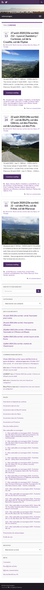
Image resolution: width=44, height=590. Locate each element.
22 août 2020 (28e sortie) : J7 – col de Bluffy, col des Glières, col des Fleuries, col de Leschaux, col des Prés (21, 121)
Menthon (29, 189)
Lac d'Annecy (14, 189)
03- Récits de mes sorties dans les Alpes (23, 45)
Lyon (25, 103)
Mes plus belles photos (11, 426)
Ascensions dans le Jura (11, 406)
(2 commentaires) (35, 278)
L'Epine (20, 103)
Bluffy (18, 184)
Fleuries (17, 187)
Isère (5, 103)
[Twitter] (6, 1)
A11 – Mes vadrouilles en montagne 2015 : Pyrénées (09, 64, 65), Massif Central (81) (22, 494)
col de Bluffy (32, 184)
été (22, 273)
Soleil (5, 105)
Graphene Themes (16, 587)
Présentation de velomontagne (13, 533)
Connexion (6, 562)
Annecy (12, 184)
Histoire (6, 189)
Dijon (37, 101)
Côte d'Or (18, 101)
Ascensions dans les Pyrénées (13, 418)
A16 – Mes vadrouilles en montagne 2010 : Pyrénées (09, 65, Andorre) (22, 522)
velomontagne (7, 16)
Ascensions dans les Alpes (12, 414)
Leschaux (22, 189)
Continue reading (12, 93)
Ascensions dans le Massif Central (14, 410)
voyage (20, 105)
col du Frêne (30, 272)
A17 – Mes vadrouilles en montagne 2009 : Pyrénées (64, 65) (22, 527)
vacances (11, 275)
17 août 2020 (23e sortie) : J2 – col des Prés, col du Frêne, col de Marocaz (25, 205)
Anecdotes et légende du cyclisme (14, 402)
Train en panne (13, 105)
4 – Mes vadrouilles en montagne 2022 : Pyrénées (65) (21, 453)
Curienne (31, 101)
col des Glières (28, 185)
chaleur (20, 100)
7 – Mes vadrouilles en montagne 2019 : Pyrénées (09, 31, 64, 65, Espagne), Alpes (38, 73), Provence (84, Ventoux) (21, 470)
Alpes (8, 184)
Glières (22, 187)
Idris (6, 45)
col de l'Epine (35, 100)
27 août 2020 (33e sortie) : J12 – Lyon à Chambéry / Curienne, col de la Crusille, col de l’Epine (21, 37)
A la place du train (12, 100)
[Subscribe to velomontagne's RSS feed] (3, 1)
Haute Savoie (30, 187)
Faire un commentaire (33, 108)
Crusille (24, 101)
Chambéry (27, 100)
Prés (10, 191)
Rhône (30, 103)
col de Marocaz (11, 272)
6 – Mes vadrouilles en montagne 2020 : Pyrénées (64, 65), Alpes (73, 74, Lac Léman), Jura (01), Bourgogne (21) (21, 464)
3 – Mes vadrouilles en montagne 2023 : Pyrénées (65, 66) (21, 448)
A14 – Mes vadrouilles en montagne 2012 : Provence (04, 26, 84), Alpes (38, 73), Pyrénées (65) (22, 512)
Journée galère (13, 103)
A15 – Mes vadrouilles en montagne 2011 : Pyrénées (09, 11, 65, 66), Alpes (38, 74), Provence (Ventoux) (22, 517)
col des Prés (21, 272)
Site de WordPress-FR (10, 574)
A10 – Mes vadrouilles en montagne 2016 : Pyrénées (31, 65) (22, 489)
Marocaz (31, 273)
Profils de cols (7, 537)
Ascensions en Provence (11, 422)
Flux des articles (10, 566)
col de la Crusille (8, 101)
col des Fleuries (17, 185)
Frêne (25, 273)
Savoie (35, 103)
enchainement (15, 273)
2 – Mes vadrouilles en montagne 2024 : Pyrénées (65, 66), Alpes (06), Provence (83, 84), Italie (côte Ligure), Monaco (21, 442)
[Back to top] (39, 585)
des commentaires (10, 570)
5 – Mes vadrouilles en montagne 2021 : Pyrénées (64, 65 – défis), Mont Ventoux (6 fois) (21, 458)
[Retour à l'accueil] (22, 9)
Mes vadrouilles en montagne (13, 430)
